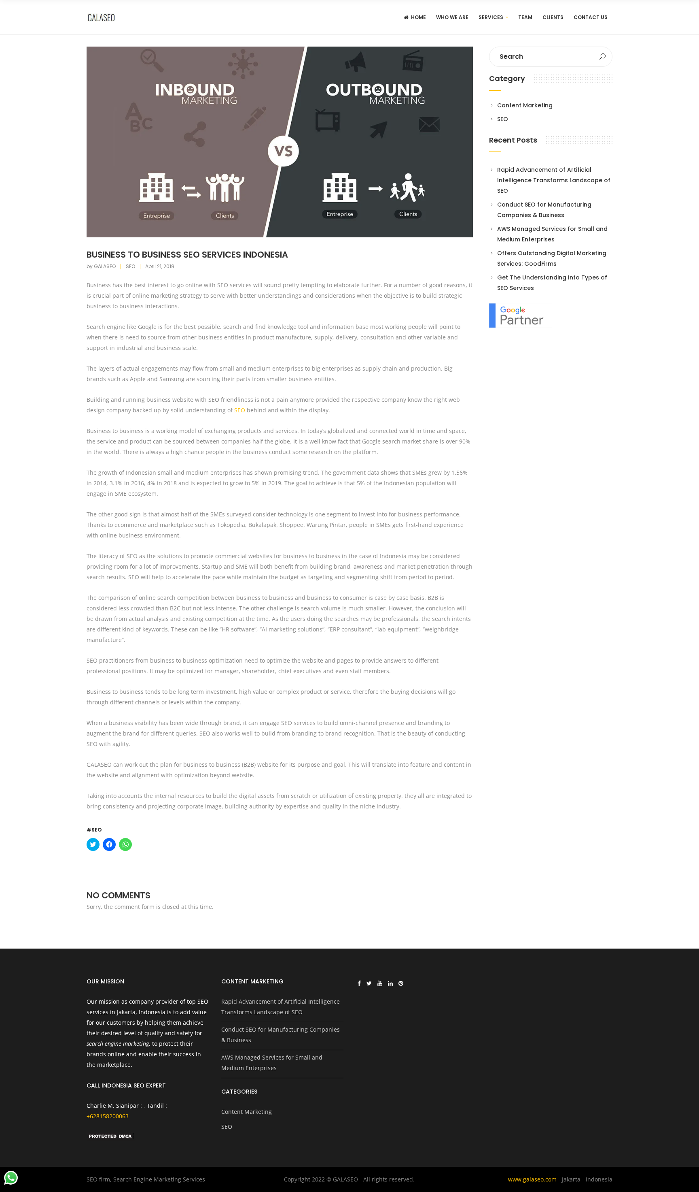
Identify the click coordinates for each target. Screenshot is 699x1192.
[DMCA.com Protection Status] (111, 1138)
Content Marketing (525, 105)
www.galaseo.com (532, 1179)
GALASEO (105, 266)
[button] (280, 142)
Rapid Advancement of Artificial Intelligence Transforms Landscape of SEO (553, 180)
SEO (130, 266)
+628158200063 (108, 1116)
